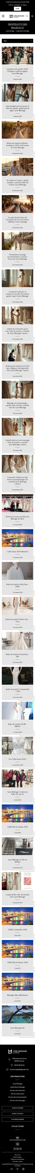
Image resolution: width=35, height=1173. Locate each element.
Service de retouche (17, 1090)
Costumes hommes (17, 1119)
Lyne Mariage (17, 1084)
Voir (17, 8)
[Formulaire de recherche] (27, 16)
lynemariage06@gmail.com (19, 1069)
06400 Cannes (19, 1061)
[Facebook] (14, 1149)
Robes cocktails (17, 1113)
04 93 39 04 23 (19, 1065)
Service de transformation (17, 1097)
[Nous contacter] (11, 1169)
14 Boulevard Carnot (19, 1058)
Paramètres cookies (18, 1161)
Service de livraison (17, 1094)
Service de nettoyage (17, 1100)
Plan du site (17, 1155)
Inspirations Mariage (17, 1087)
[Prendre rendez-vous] (32, 16)
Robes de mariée (17, 1108)
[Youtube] (20, 1149)
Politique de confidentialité (17, 1159)
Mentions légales (17, 1157)
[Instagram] (17, 1149)
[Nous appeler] (17, 1169)
